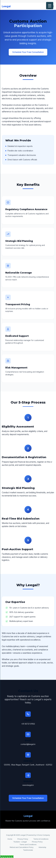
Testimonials (28, 850)
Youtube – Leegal (20, 842)
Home (10, 839)
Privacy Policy (22, 839)
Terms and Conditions (28, 845)
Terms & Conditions (40, 839)
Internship (42, 847)
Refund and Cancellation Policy (21, 847)
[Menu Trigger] (49, 5)
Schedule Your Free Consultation (28, 52)
